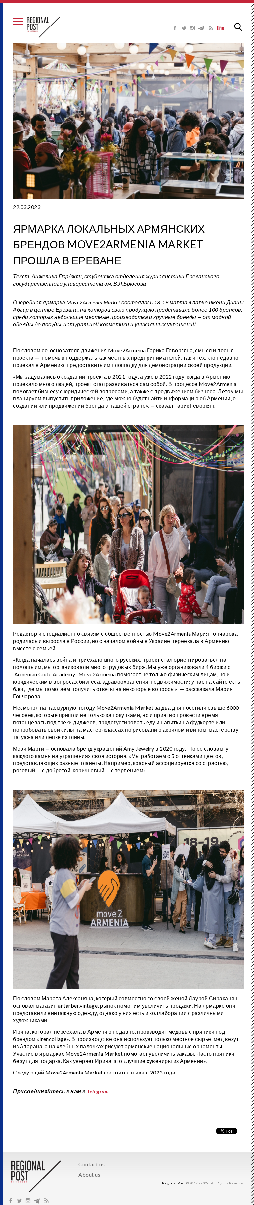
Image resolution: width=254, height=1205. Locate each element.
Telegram (98, 1091)
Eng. (221, 28)
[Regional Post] (43, 27)
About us (89, 1174)
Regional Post (173, 1183)
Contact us (91, 1164)
